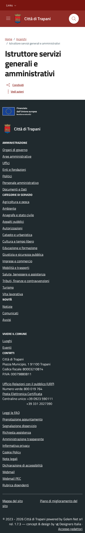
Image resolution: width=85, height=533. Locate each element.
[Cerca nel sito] (74, 19)
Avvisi (6, 319)
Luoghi (7, 340)
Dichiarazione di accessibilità (22, 465)
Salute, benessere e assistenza (23, 274)
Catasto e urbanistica (17, 234)
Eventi (7, 347)
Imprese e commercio (17, 261)
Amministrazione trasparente (23, 439)
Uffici (6, 162)
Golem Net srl (73, 519)
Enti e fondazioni (14, 169)
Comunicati (10, 313)
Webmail (8, 471)
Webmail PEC (11, 478)
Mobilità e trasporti (15, 267)
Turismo (8, 287)
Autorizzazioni (12, 228)
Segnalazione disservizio (19, 425)
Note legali (10, 458)
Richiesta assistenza (16, 432)
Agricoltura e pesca (15, 201)
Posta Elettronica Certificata (22, 393)
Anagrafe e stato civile (18, 215)
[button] (11, 5)
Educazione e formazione (19, 247)
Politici (7, 176)
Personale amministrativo (20, 182)
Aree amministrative (16, 156)
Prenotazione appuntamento (22, 419)
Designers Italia (70, 523)
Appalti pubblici (13, 221)
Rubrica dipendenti (15, 485)
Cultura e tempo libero (18, 241)
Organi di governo (14, 149)
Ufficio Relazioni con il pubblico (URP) (28, 383)
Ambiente (9, 208)
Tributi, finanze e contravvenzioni (25, 280)
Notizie (7, 306)
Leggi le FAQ (11, 412)
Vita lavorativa (12, 293)
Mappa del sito (12, 500)
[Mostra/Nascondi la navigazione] (8, 18)
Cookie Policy (11, 452)
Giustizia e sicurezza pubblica (22, 254)
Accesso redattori (70, 528)
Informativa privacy (16, 445)
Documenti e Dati (14, 189)
